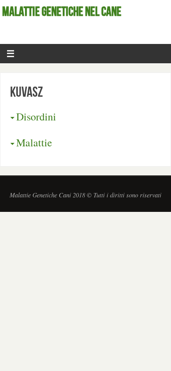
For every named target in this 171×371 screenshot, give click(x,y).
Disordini (36, 116)
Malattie (34, 142)
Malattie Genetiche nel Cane (61, 11)
